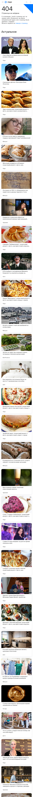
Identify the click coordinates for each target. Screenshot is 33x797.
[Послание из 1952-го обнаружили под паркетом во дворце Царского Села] (16, 184)
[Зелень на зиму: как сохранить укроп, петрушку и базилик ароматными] (16, 346)
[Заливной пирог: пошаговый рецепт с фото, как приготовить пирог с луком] (16, 427)
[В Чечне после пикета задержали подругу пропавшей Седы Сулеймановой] (16, 130)
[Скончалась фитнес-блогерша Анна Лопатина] (16, 76)
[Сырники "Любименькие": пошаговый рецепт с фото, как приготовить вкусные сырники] (16, 238)
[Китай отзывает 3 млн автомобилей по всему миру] (16, 319)
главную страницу (21, 23)
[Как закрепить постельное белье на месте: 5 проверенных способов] (16, 373)
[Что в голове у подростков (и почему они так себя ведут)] (16, 724)
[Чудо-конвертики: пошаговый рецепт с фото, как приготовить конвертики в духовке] (16, 103)
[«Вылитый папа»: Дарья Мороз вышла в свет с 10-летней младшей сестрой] (16, 752)
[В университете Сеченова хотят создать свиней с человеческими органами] (16, 454)
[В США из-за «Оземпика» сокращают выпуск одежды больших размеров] (16, 670)
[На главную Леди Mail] (9, 2)
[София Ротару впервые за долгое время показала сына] (16, 535)
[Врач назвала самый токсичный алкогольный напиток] (16, 481)
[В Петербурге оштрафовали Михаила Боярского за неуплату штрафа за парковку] (16, 265)
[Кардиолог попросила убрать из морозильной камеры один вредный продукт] (16, 211)
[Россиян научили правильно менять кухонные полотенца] (16, 643)
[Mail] (6, 2)
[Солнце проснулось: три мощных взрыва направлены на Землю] (16, 697)
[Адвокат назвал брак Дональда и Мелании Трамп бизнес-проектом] (16, 589)
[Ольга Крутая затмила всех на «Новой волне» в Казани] (16, 49)
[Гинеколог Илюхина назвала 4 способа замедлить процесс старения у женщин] (16, 779)
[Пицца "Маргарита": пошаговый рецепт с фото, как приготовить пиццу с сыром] (16, 292)
